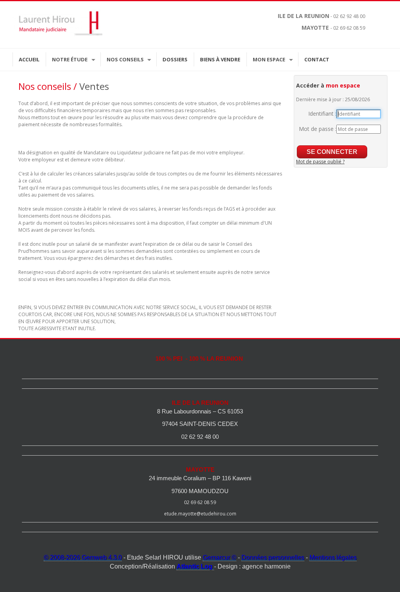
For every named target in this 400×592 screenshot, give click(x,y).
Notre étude (70, 59)
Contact (316, 59)
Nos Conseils (125, 59)
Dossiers (175, 59)
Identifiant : (322, 113)
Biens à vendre (220, 59)
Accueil (29, 59)
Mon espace (269, 59)
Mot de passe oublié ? (320, 161)
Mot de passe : (317, 128)
